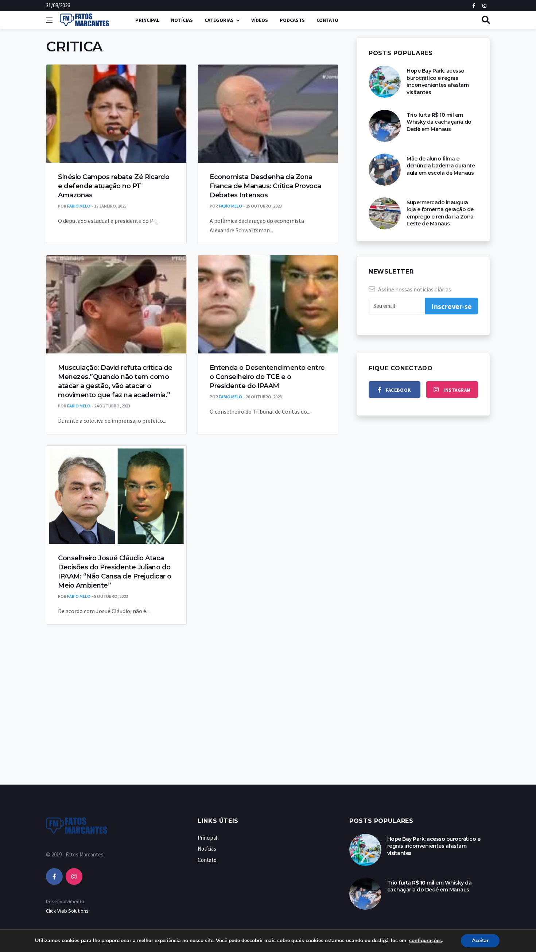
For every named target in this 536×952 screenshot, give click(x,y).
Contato (327, 20)
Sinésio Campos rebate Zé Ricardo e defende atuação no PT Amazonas (113, 186)
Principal (147, 20)
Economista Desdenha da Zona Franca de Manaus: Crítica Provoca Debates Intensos (265, 186)
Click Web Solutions (67, 911)
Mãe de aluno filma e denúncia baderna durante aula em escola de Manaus (441, 165)
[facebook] (54, 876)
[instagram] (74, 876)
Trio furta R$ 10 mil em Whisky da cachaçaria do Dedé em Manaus (439, 122)
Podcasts (292, 20)
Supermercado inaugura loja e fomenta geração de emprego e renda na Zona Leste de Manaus (440, 213)
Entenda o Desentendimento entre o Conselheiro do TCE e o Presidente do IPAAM (267, 377)
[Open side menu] (49, 20)
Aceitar (480, 940)
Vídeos (259, 20)
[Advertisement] (268, 731)
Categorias (219, 20)
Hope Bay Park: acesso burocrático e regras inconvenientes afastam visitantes (438, 81)
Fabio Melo (78, 206)
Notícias (182, 20)
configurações (425, 940)
